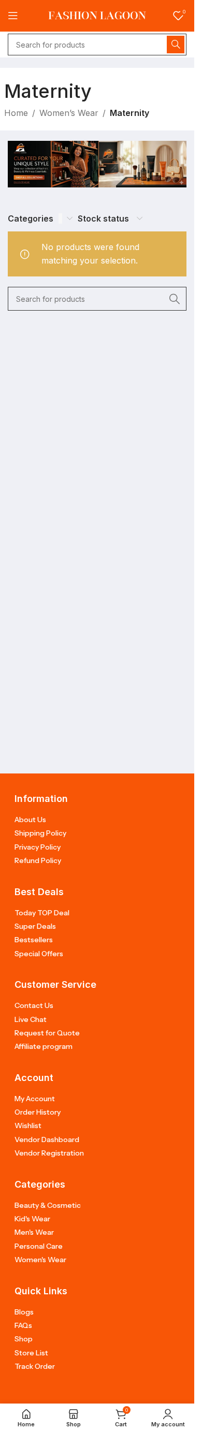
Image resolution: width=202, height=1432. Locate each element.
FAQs (23, 1325)
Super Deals (35, 926)
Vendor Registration (49, 1153)
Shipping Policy (40, 833)
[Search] (175, 44)
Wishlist (28, 1125)
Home (16, 113)
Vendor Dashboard (47, 1139)
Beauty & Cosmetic (48, 1205)
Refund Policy (38, 860)
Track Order (35, 1366)
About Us (30, 819)
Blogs (24, 1312)
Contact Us (34, 1005)
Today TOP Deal (42, 912)
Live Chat (31, 1019)
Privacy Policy (38, 847)
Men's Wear (34, 1232)
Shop (24, 1338)
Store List (31, 1352)
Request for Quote (47, 1033)
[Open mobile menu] (13, 15)
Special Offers (39, 953)
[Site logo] (97, 15)
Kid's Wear (32, 1218)
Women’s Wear (68, 113)
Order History (38, 1112)
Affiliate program (44, 1046)
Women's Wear (40, 1259)
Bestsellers (34, 939)
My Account (35, 1098)
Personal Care (39, 1246)
